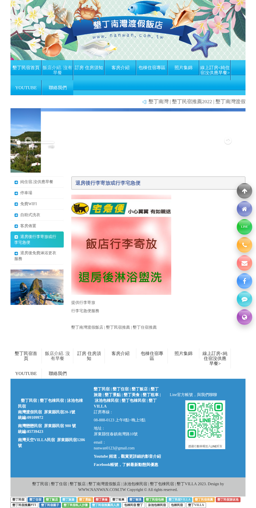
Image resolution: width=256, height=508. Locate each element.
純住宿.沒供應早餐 (35, 182)
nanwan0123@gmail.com (114, 448)
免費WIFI (27, 204)
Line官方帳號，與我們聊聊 (193, 395)
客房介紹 (121, 67)
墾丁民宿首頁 (26, 67)
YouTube (26, 87)
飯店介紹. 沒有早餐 (57, 70)
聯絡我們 (58, 87)
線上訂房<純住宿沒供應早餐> (215, 70)
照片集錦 (183, 67)
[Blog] (244, 317)
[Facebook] (244, 281)
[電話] (244, 245)
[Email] (244, 263)
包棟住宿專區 (152, 67)
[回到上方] (244, 191)
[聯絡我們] (244, 299)
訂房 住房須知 (89, 67)
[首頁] (244, 209)
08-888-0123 (104, 420)
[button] (228, 140)
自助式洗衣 (29, 215)
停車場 (25, 193)
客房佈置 (27, 226)
